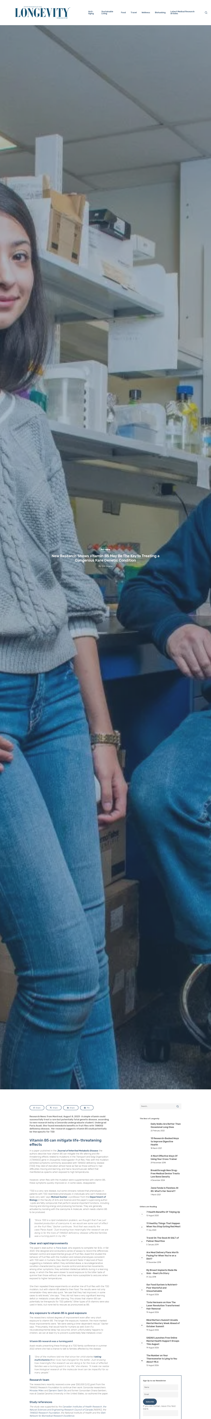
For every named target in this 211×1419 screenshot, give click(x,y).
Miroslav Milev (37, 1390)
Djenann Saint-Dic (58, 1390)
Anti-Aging (105, 549)
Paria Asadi (61, 1248)
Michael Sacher (59, 1197)
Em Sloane (107, 566)
